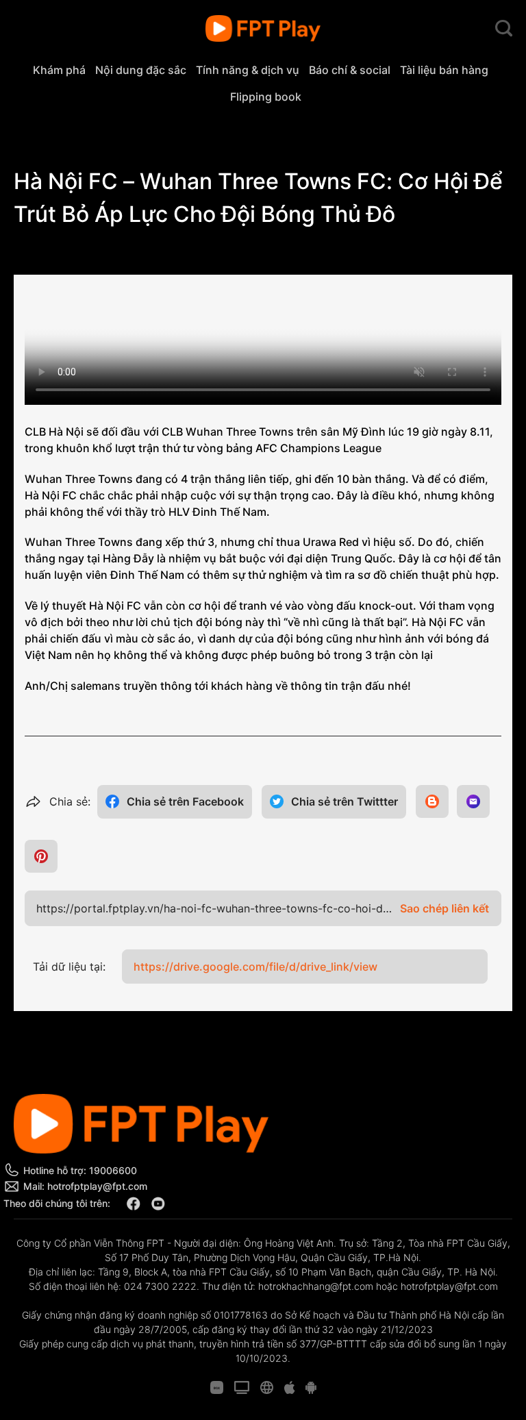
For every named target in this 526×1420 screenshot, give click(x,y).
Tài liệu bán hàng (444, 70)
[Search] (503, 29)
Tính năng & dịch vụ (247, 70)
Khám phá (59, 70)
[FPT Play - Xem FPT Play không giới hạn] (263, 28)
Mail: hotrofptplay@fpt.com (85, 1186)
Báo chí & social (349, 70)
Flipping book (265, 96)
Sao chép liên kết (444, 908)
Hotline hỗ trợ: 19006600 (80, 1170)
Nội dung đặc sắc (140, 70)
